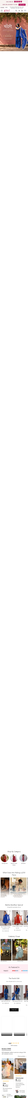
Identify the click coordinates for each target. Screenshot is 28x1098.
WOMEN (2, 7)
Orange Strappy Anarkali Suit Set (17, 927)
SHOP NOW (22, 4)
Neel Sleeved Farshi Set (17, 1001)
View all (14, 1010)
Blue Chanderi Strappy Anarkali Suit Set (5, 928)
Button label (14, 430)
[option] (16, 7)
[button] (2, 11)
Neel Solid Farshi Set (5, 1001)
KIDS (6, 7)
